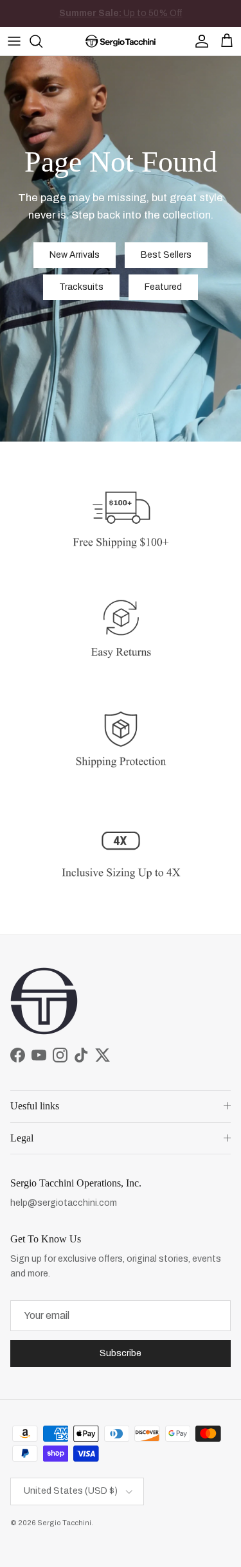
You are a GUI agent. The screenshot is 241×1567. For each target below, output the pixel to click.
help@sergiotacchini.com (63, 1203)
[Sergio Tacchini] (120, 41)
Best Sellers (166, 255)
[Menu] (14, 41)
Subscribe (120, 1353)
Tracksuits (81, 287)
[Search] (42, 41)
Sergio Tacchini (64, 1523)
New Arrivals (133, 16)
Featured (163, 287)
